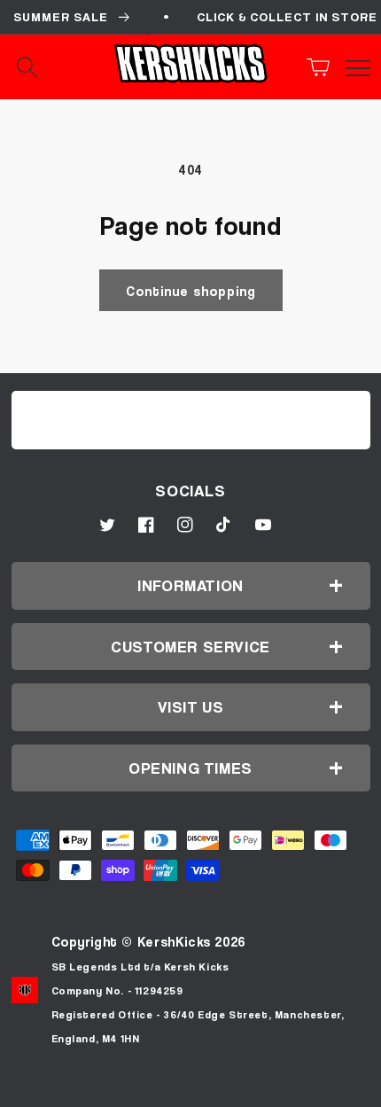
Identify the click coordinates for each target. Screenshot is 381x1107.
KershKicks (174, 941)
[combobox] (44, 67)
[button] (323, 67)
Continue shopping (191, 291)
